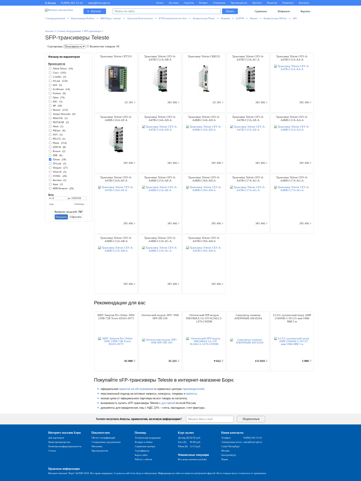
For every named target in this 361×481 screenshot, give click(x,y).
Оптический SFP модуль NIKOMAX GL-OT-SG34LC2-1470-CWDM (204, 318)
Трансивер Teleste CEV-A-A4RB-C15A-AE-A (160, 179)
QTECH (57, 147)
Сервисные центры (145, 446)
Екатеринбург (228, 455)
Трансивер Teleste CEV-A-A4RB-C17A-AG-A (292, 179)
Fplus (55, 97)
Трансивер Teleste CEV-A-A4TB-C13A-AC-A (248, 58)
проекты (191, 393)
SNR (55, 155)
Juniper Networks (62, 114)
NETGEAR (58, 122)
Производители (239, 2)
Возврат (203, 2)
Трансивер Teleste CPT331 (116, 56)
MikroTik (58, 118)
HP (54, 105)
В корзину (127, 107)
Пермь (224, 459)
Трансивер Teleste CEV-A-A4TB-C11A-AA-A (292, 58)
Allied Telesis (60, 68)
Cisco (56, 72)
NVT (55, 134)
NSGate (57, 130)
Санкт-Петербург (230, 446)
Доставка (174, 2)
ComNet (57, 76)
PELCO (57, 138)
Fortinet (57, 93)
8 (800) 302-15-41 (72, 2)
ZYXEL (57, 176)
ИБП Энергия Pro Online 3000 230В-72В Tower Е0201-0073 (116, 317)
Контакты (304, 2)
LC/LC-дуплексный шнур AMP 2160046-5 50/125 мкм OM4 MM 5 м (292, 318)
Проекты (257, 2)
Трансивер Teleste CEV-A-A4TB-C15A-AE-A (248, 118)
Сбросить (76, 216)
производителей (193, 388)
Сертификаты (142, 450)
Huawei (57, 109)
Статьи (52, 450)
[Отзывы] (103, 102)
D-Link (56, 80)
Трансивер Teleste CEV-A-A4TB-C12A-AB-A (160, 58)
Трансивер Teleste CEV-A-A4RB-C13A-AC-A (160, 239)
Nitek (55, 126)
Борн (55, 184)
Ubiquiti (57, 167)
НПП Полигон (60, 188)
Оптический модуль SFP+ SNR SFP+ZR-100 (160, 317)
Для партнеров (56, 437)
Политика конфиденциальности (64, 446)
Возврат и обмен (143, 442)
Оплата (160, 2)
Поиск (230, 11)
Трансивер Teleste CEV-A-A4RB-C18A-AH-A (204, 179)
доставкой (168, 403)
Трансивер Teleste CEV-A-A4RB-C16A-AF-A (116, 118)
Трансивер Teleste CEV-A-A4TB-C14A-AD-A (160, 118)
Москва (225, 450)
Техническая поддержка (148, 437)
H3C (55, 101)
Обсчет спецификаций (103, 437)
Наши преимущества (59, 442)
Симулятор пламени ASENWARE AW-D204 (248, 317)
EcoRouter (58, 89)
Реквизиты (288, 2)
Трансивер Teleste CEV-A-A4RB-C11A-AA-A (292, 118)
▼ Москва (50, 2)
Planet (56, 142)
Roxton (57, 151)
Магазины (97, 446)
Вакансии (272, 2)
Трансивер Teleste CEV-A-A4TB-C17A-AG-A (248, 179)
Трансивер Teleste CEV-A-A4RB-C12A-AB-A (116, 239)
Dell (55, 85)
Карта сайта (141, 455)
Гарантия (189, 2)
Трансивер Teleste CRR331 (204, 56)
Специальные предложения (106, 442)
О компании (219, 2)
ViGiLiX (57, 171)
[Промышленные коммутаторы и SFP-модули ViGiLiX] (180, 25)
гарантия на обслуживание (136, 388)
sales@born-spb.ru (99, 2)
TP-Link (57, 163)
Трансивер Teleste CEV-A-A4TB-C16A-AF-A (116, 179)
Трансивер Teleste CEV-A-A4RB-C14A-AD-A (204, 118)
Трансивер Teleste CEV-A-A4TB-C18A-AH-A (204, 239)
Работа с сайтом (143, 459)
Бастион (57, 180)
